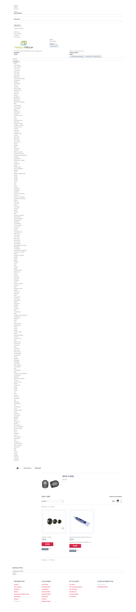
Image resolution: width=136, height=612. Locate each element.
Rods (15, 286)
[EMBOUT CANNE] (54, 521)
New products (17, 33)
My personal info (73, 594)
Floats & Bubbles (18, 168)
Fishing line (17, 163)
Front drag (17, 75)
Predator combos (18, 125)
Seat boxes (17, 421)
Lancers (16, 228)
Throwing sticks (18, 115)
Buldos (16, 260)
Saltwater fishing (18, 335)
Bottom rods (17, 341)
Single (15, 177)
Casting (16, 128)
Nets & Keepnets (18, 152)
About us (16, 598)
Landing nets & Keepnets (20, 155)
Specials (16, 584)
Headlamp (16, 361)
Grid (118, 502)
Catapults (16, 113)
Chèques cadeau (46, 601)
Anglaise (16, 293)
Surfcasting (17, 343)
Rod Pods (16, 122)
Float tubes (17, 438)
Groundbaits (17, 311)
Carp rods (16, 68)
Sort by (44, 501)
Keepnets (16, 157)
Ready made (17, 167)
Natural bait (17, 240)
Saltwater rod (17, 338)
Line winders (17, 243)
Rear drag (16, 138)
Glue (15, 448)
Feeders (16, 305)
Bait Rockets (17, 112)
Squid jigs (16, 398)
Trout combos (18, 225)
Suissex (16, 275)
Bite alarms (17, 98)
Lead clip (16, 87)
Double (16, 178)
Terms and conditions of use (21, 594)
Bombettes (17, 247)
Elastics (16, 301)
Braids (15, 165)
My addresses (73, 591)
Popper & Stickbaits (19, 197)
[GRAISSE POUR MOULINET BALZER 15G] (81, 521)
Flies (15, 213)
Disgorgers (17, 148)
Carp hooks (17, 108)
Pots (15, 117)
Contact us (17, 32)
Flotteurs (16, 261)
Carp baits (16, 92)
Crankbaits (17, 190)
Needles (16, 82)
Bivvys (15, 430)
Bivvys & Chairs (18, 428)
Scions (15, 453)
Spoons (16, 187)
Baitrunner (17, 77)
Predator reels (18, 133)
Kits (15, 405)
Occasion (16, 35)
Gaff (15, 440)
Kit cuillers (16, 280)
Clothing (16, 458)
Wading (16, 455)
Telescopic (17, 72)
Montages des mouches (20, 245)
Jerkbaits (16, 192)
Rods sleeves (17, 425)
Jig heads (16, 222)
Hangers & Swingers (19, 102)
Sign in (15, 11)
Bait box (16, 418)
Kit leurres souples (19, 215)
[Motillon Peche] (24, 44)
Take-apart (17, 291)
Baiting (16, 110)
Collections (17, 271)
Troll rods (16, 345)
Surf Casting (17, 351)
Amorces (16, 93)
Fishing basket (18, 410)
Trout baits (17, 248)
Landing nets (17, 105)
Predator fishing (18, 123)
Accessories (17, 80)
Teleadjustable (18, 232)
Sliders (16, 200)
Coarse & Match (18, 283)
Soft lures (16, 202)
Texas (15, 182)
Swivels (16, 150)
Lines (15, 320)
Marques (16, 460)
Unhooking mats (18, 120)
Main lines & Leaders (19, 160)
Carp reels (16, 73)
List (121, 502)
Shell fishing (17, 403)
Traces (15, 85)
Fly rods (16, 230)
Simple (16, 256)
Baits (15, 310)
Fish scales (17, 363)
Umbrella (16, 433)
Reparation (17, 446)
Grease (16, 451)
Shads (15, 210)
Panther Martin (18, 270)
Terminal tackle (18, 443)
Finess (15, 205)
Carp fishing (17, 65)
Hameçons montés (19, 255)
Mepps (16, 268)
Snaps (15, 143)
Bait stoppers (17, 88)
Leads (15, 118)
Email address (18, 13)
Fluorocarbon (17, 323)
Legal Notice (17, 596)
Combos (16, 285)
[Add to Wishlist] (50, 549)
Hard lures (16, 188)
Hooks (15, 175)
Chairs (15, 431)
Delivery (16, 591)
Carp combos (17, 67)
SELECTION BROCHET (20, 173)
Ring (15, 450)
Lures (15, 185)
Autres (15, 273)
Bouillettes (17, 97)
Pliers (15, 147)
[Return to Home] (17, 468)
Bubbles (16, 170)
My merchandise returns (75, 586)
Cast (15, 340)
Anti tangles (17, 83)
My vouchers (72, 596)
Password (17, 19)
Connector (17, 298)
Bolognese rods (18, 288)
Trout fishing (17, 223)
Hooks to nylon (18, 331)
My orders (72, 584)
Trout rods (17, 227)
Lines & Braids (17, 107)
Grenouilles (17, 207)
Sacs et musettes (18, 426)
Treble (15, 180)
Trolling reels (17, 353)
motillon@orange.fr (102, 586)
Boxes (15, 420)
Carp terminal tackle (19, 78)
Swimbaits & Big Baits (20, 198)
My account (74, 581)
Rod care (16, 456)
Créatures (16, 203)
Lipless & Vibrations (19, 193)
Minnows (16, 195)
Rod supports (17, 436)
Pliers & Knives (18, 365)
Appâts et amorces (19, 153)
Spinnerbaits (17, 217)
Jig (14, 183)
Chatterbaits (17, 220)
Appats (16, 95)
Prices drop (17, 37)
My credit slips (73, 589)
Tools (15, 408)
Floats (15, 172)
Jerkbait (16, 208)
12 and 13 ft (17, 70)
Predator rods (18, 127)
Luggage (16, 416)
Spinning (16, 130)
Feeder (16, 290)
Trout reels (17, 235)
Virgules (16, 212)
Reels (15, 295)
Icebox (15, 435)
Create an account (19, 28)
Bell (15, 103)
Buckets (16, 423)
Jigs (15, 400)
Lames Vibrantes (18, 218)
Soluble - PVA (17, 90)
